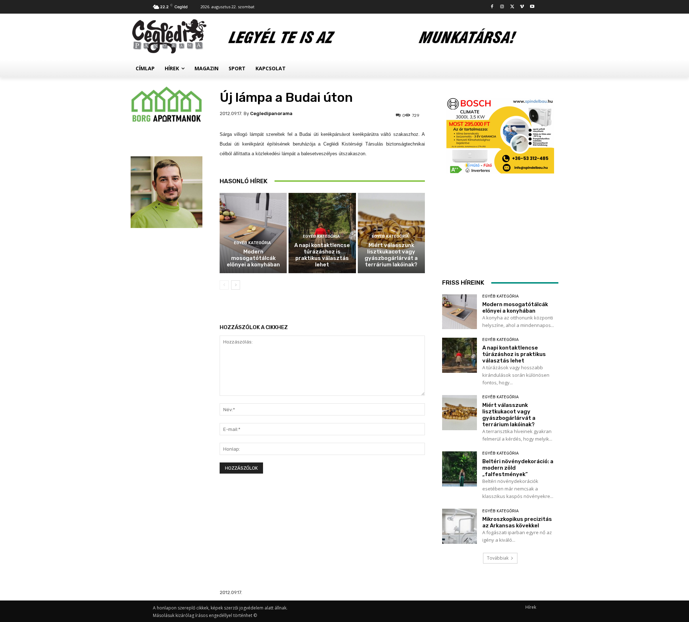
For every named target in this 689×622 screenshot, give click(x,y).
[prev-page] (224, 285)
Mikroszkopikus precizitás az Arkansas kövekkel (517, 522)
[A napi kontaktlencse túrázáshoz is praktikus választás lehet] (459, 355)
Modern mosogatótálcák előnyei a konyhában (253, 258)
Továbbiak (497, 558)
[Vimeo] (522, 7)
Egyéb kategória (252, 243)
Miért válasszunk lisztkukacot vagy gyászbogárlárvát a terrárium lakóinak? (391, 255)
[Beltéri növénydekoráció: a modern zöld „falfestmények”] (459, 468)
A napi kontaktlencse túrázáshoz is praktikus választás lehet (322, 255)
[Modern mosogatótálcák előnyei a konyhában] (253, 233)
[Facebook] (492, 7)
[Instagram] (502, 7)
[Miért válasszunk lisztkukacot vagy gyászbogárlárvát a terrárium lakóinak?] (459, 412)
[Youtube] (532, 7)
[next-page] (235, 285)
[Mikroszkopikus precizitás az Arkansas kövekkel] (459, 526)
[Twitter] (512, 7)
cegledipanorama (271, 113)
